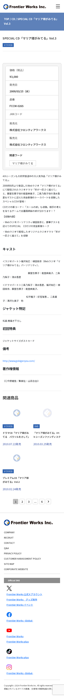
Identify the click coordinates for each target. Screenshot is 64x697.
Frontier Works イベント (20, 604)
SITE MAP (9, 563)
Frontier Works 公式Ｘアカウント (24, 594)
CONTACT (9, 542)
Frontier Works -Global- (20, 620)
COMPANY (9, 532)
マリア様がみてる (22, 163)
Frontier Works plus (18, 641)
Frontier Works (15, 636)
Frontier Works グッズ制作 (22, 599)
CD (13, 19)
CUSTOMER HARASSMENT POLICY (22, 558)
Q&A (6, 548)
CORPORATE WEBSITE (16, 569)
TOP (6, 19)
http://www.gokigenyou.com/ (19, 360)
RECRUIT (9, 537)
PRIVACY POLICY (12, 553)
